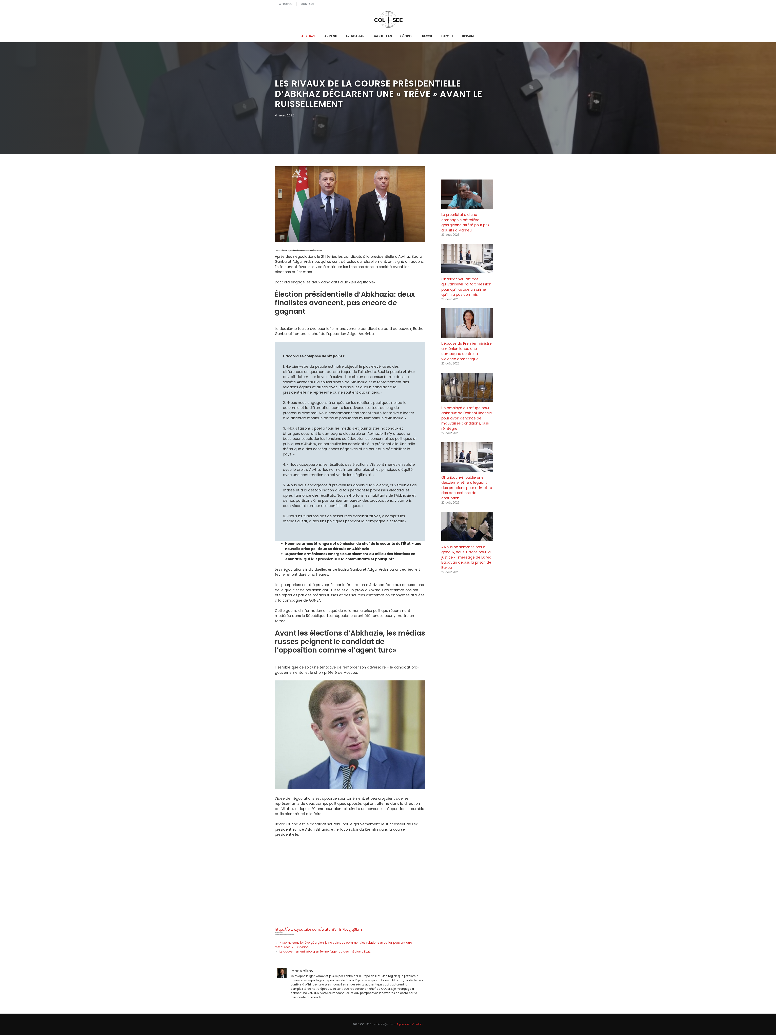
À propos (285, 4)
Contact (307, 4)
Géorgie (407, 36)
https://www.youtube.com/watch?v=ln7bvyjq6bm (318, 929)
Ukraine (468, 36)
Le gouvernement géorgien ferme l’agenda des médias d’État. (325, 951)
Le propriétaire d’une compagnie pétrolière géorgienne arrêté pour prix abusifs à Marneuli (465, 222)
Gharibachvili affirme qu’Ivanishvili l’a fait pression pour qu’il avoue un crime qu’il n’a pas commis (466, 287)
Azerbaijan (355, 36)
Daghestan (382, 36)
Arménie (330, 36)
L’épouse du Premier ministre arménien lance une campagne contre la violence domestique (466, 351)
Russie (427, 36)
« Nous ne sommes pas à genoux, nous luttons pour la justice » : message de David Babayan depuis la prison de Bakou (466, 557)
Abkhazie (308, 36)
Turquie (447, 36)
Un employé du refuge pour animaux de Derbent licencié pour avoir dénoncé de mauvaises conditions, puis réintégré (466, 418)
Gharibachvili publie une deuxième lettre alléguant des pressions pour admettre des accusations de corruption (466, 488)
